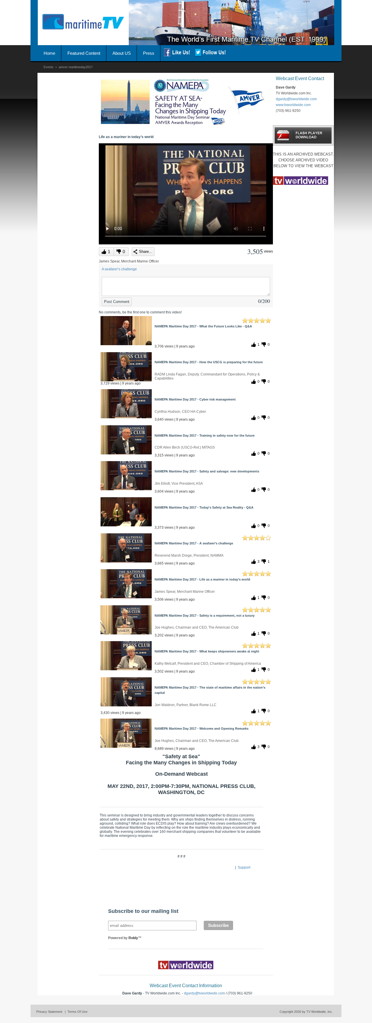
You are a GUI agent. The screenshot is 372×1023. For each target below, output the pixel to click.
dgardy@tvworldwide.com (204, 993)
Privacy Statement (49, 1011)
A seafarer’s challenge (119, 269)
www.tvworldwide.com (293, 105)
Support (244, 867)
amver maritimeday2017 (76, 67)
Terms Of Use (77, 1011)
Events (48, 67)
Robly (133, 938)
